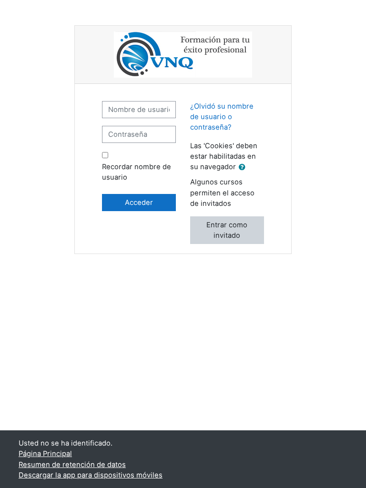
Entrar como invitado (226, 230)
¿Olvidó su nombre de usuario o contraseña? (222, 117)
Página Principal (45, 453)
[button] (244, 167)
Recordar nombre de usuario (136, 172)
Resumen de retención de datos (72, 464)
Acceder (139, 202)
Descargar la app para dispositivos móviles (91, 475)
